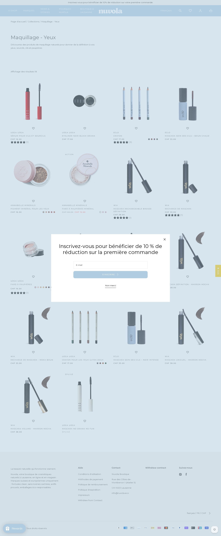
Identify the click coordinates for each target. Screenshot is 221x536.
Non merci (110, 285)
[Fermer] (164, 240)
